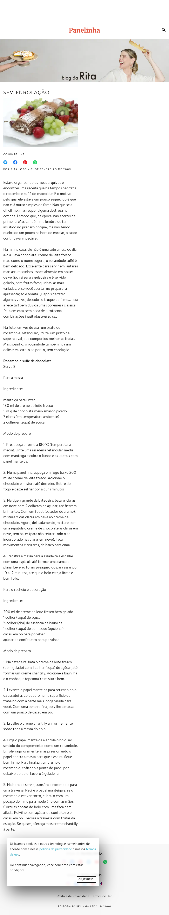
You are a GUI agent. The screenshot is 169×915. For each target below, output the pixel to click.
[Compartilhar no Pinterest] (25, 162)
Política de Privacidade (73, 896)
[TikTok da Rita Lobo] (101, 884)
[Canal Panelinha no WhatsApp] (105, 862)
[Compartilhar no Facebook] (15, 162)
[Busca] (164, 30)
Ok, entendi (86, 879)
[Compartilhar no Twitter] (5, 162)
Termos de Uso (101, 896)
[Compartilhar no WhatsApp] (35, 162)
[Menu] (5, 30)
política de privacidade (55, 849)
